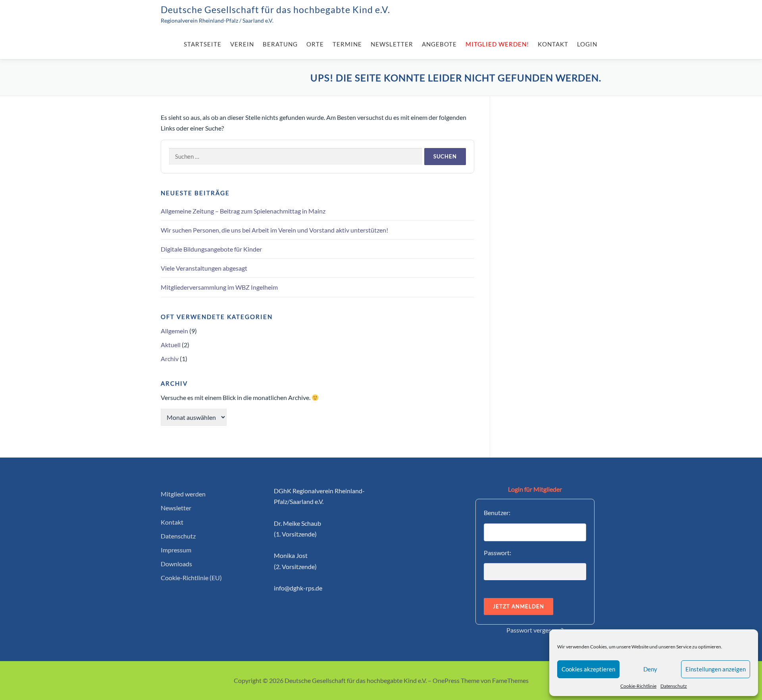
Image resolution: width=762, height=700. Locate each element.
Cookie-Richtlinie (638, 686)
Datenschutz (673, 686)
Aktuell (171, 344)
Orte (315, 44)
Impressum (176, 550)
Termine (347, 44)
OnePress (446, 680)
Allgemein (174, 331)
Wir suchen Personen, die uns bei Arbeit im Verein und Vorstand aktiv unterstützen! (274, 230)
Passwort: (497, 552)
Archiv (170, 358)
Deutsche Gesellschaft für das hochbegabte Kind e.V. (275, 9)
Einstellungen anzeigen (715, 669)
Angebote (439, 44)
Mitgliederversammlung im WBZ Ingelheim (219, 287)
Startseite (202, 44)
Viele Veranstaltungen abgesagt (204, 268)
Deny (650, 669)
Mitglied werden (183, 494)
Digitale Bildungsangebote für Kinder (211, 249)
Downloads (176, 563)
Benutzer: (497, 512)
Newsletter (392, 44)
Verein (242, 44)
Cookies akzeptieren (588, 669)
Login (587, 44)
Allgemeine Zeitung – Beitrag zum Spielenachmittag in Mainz (243, 211)
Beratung (280, 44)
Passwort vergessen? (534, 630)
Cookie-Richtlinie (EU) (191, 577)
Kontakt (553, 44)
